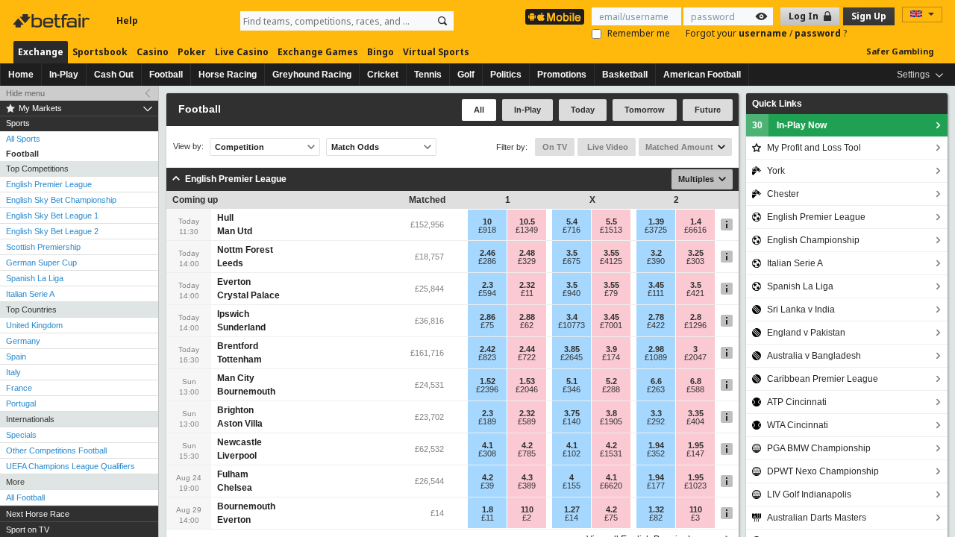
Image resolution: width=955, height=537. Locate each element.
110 (527, 509)
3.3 (656, 413)
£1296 (695, 325)
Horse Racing (227, 74)
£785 (527, 453)
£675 (571, 261)
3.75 (572, 413)
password (819, 33)
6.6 (656, 381)
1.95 (696, 445)
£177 (656, 485)
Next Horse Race (37, 513)
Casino (153, 51)
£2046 (527, 389)
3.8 (611, 413)
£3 (695, 517)
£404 (695, 421)
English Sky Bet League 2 (52, 231)
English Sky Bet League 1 (52, 215)
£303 (695, 261)
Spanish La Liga (34, 278)
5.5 (611, 221)
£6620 (611, 485)
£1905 (611, 421)
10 (487, 221)
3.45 (656, 285)
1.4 (695, 221)
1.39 (656, 221)
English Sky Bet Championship (61, 199)
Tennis (428, 74)
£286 (487, 261)
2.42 (487, 349)
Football (166, 74)
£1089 (656, 357)
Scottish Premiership (43, 246)
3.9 (611, 349)
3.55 (611, 253)
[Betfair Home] (53, 21)
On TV (554, 146)
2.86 (487, 317)
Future (708, 109)
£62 (526, 325)
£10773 (571, 325)
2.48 (527, 253)
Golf (466, 74)
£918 (487, 229)
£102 (571, 453)
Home (21, 74)
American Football (702, 74)
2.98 (656, 349)
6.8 (695, 381)
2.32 (527, 285)
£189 (487, 421)
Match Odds (355, 146)
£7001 (611, 325)
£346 (571, 389)
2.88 (527, 317)
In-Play (63, 74)
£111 (656, 293)
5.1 (571, 381)
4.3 (527, 477)
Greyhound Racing (311, 74)
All (479, 109)
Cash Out (114, 74)
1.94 (656, 445)
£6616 (695, 229)
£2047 (695, 357)
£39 (487, 485)
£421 (695, 293)
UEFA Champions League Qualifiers (70, 466)
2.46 (487, 253)
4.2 (527, 445)
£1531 (611, 453)
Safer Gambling (899, 51)
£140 (571, 421)
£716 (571, 229)
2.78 (656, 317)
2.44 (527, 349)
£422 (656, 325)
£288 (611, 389)
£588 (695, 389)
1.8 (487, 509)
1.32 (656, 509)
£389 (527, 485)
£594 (487, 293)
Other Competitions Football (56, 450)
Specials (21, 434)
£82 (656, 517)
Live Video (606, 146)
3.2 (656, 253)
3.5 (571, 253)
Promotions (561, 74)
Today (583, 109)
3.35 (696, 413)
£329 (527, 261)
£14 (571, 517)
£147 (695, 453)
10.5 (527, 221)
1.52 (487, 381)
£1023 (695, 485)
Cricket (382, 74)
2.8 (695, 317)
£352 (656, 453)
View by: (188, 146)
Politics (506, 74)
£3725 (656, 229)
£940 (571, 293)
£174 (611, 357)
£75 (487, 325)
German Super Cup (41, 262)
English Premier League (49, 184)
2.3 (487, 285)
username (764, 33)
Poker (192, 51)
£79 (611, 293)
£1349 (527, 229)
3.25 (696, 253)
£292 (656, 421)
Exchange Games (318, 51)
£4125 (611, 261)
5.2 (611, 381)
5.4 (571, 221)
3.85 (572, 349)
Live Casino (242, 51)
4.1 (487, 445)
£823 (487, 357)
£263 (656, 389)
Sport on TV (27, 529)
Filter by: (511, 146)
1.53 (527, 381)
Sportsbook (100, 51)
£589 (527, 421)
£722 (527, 357)
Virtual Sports (436, 51)
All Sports (23, 138)
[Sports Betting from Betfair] (554, 17)
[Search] (442, 20)
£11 (527, 293)
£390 (656, 261)
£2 (526, 517)
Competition (239, 146)
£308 (487, 453)
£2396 (487, 389)
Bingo (380, 51)
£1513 (611, 229)
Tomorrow (644, 109)
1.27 (572, 509)
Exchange (40, 51)
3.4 (571, 317)
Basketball (625, 74)
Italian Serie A (30, 293)
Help (127, 20)
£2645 (571, 357)
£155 (571, 485)
